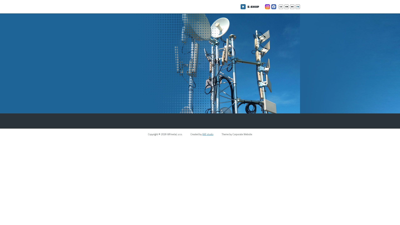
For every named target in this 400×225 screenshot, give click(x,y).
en (286, 6)
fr (298, 6)
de (292, 6)
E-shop (253, 6)
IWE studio (207, 134)
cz (281, 6)
